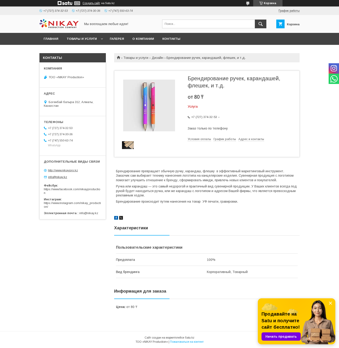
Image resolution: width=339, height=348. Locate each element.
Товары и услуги (135, 58)
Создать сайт (91, 3)
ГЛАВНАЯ (51, 38)
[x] (121, 218)
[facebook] (116, 218)
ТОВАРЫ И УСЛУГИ (82, 38)
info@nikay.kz (57, 177)
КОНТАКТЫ (171, 38)
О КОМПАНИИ (143, 38)
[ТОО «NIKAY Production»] (59, 27)
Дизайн (157, 58)
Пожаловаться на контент (187, 341)
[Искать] (260, 24)
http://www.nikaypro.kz (63, 170)
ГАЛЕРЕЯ (117, 38)
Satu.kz (189, 337)
